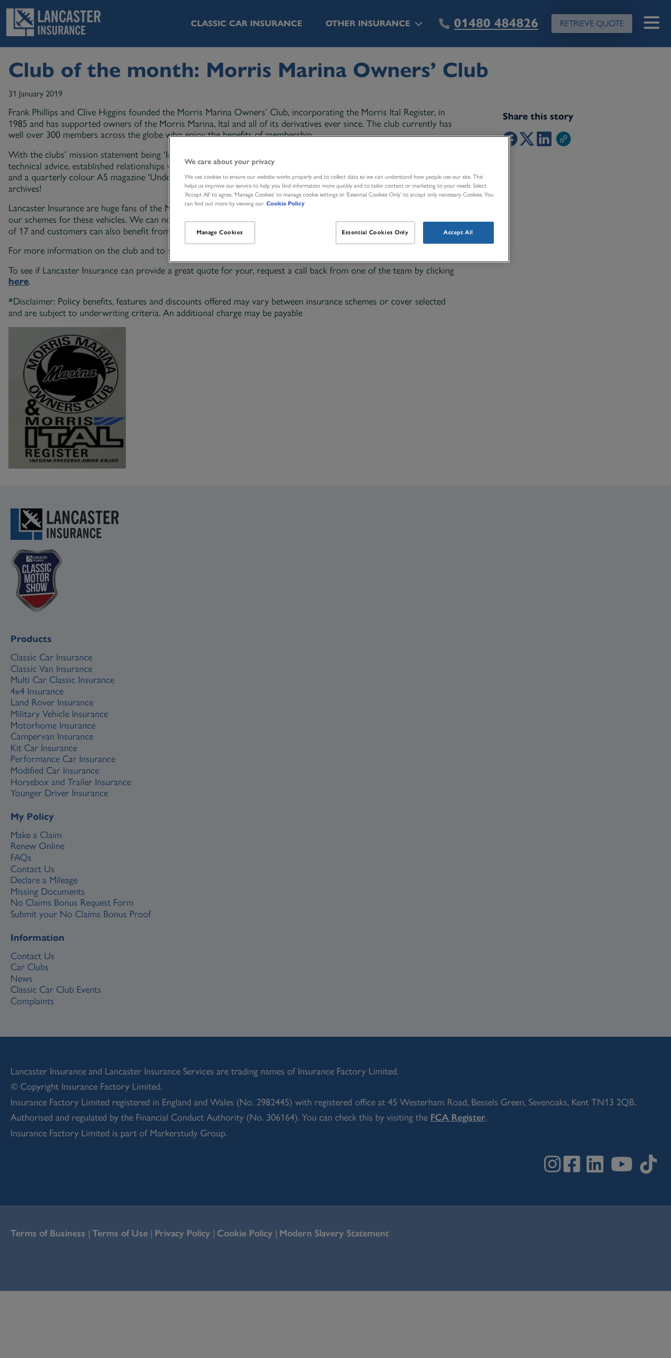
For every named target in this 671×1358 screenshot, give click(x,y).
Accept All (458, 232)
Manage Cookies (220, 232)
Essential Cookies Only (375, 232)
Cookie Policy (285, 203)
